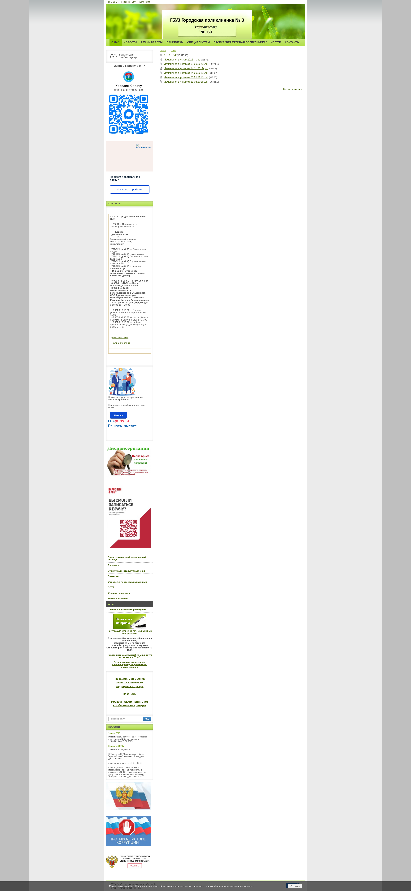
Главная (163, 51)
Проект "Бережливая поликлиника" (240, 42)
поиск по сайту (128, 2)
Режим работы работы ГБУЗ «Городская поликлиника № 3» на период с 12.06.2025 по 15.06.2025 (127, 739)
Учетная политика (118, 598)
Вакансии (113, 576)
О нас (115, 42)
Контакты (292, 42)
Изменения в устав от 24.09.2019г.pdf (186, 73)
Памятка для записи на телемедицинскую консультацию (130, 632)
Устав (111, 604)
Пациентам (174, 42)
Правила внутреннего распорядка (127, 609)
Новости (130, 42)
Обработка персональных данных (127, 582)
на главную (113, 2)
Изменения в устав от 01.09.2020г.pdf (186, 64)
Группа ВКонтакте (120, 343)
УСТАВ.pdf (170, 55)
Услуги (276, 42)
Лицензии (113, 565)
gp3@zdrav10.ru (119, 337)
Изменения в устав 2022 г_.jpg (182, 59)
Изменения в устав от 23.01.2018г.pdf (186, 77)
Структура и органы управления (126, 571)
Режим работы (152, 42)
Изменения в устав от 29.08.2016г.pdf (186, 81)
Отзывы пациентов (119, 593)
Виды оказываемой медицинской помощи (127, 558)
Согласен (295, 886)
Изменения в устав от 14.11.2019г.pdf (186, 68)
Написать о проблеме (130, 189)
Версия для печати (292, 89)
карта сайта (144, 2)
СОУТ (111, 587)
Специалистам (198, 42)
